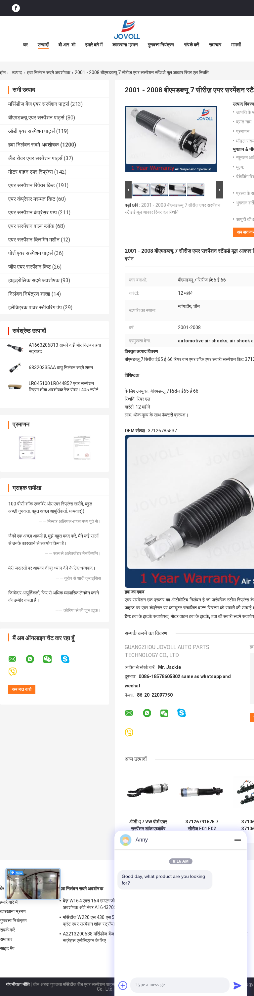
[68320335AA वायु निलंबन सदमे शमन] (15, 367)
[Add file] (123, 985)
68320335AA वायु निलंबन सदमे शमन (61, 367)
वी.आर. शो (67, 44)
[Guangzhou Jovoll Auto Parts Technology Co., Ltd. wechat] (51, 659)
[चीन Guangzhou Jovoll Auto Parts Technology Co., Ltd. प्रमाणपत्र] (27, 448)
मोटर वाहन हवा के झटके (190, 616)
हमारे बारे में (94, 44)
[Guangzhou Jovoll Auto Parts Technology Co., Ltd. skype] (69, 659)
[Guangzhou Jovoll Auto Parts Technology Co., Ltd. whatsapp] (34, 659)
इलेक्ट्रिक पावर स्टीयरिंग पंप (35, 307)
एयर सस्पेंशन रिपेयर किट (31, 185)
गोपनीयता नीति (18, 984)
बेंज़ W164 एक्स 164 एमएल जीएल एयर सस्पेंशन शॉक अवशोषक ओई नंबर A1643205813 (106, 904)
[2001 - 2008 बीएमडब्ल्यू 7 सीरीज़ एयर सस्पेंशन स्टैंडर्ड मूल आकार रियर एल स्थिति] (171, 140)
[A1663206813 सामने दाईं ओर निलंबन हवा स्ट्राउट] (15, 348)
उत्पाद (17, 72)
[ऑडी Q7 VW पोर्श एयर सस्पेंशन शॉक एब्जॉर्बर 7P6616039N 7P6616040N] (148, 792)
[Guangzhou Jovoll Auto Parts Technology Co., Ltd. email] (16, 659)
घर (25, 44)
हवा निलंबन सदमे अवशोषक (48, 72)
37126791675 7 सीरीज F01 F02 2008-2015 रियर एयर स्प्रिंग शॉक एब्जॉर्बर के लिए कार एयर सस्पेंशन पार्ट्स (202, 825)
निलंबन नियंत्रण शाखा (29, 294)
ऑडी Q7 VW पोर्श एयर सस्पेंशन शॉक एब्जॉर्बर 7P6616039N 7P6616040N (148, 825)
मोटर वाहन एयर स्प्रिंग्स (30, 172)
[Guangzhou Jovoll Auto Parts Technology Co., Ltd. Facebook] (16, 8)
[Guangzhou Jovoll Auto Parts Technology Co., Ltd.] (127, 29)
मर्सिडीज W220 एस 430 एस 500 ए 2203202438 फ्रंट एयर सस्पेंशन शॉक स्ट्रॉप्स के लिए (107, 921)
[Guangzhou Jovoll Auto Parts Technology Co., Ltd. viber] (16, 672)
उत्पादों (43, 44)
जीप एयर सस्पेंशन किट (29, 267)
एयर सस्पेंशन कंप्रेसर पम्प (32, 212)
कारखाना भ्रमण (125, 44)
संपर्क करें (191, 44)
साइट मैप (7, 948)
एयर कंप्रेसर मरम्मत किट (31, 199)
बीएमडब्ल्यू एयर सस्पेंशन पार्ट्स (36, 117)
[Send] (237, 985)
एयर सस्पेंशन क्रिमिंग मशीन (34, 240)
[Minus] (237, 840)
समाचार (215, 44)
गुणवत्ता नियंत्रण (161, 44)
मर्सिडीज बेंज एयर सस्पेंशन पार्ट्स (38, 104)
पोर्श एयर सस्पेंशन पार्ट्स (30, 253)
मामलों (236, 44)
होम (3, 72)
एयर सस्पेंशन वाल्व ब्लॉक (31, 226)
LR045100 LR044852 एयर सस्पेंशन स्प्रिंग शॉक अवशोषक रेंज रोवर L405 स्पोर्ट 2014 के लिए (63, 390)
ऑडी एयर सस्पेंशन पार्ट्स (31, 131)
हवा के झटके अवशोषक (150, 616)
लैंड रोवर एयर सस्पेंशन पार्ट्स (35, 158)
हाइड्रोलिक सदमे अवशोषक (34, 280)
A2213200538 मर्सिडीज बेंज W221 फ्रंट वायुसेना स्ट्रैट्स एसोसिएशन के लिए (106, 937)
